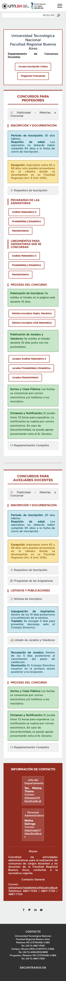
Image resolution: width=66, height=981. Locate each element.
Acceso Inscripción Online (33, 67)
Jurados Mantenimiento (25, 378)
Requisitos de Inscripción (30, 190)
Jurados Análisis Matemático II (29, 359)
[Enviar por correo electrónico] (41, 909)
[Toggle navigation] (59, 6)
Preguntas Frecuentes (33, 76)
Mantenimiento (20, 231)
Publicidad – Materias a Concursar (33, 114)
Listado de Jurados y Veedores (34, 640)
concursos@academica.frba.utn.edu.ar (33, 887)
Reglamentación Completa (31, 445)
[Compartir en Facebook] (23, 909)
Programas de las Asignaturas (33, 581)
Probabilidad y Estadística (26, 221)
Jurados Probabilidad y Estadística (31, 368)
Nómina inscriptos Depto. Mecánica (32, 313)
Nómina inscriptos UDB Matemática (32, 323)
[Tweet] (30, 909)
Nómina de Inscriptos (27, 599)
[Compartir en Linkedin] (35, 909)
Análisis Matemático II (24, 212)
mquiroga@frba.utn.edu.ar (33, 833)
